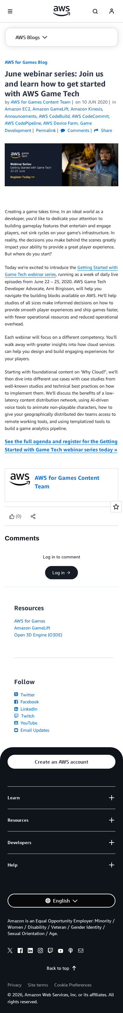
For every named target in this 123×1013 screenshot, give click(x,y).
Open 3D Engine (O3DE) (38, 634)
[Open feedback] (116, 506)
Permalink (46, 130)
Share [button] (106, 130)
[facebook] (20, 951)
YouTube (28, 722)
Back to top (58, 968)
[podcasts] (70, 951)
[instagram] (40, 951)
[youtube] (60, 951)
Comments (77, 130)
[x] (10, 951)
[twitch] (50, 951)
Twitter (27, 694)
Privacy (14, 984)
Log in (58, 572)
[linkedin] (30, 951)
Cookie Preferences (72, 984)
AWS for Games (29, 620)
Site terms (38, 984)
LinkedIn (28, 709)
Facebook (29, 701)
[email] (80, 951)
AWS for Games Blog (26, 62)
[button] (31, 37)
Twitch (27, 715)
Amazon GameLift (32, 627)
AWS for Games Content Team (41, 101)
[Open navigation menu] (10, 11)
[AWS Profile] (111, 11)
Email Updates (34, 730)
